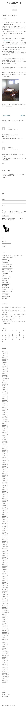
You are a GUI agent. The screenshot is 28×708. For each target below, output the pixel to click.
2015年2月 (4, 583)
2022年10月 (4, 421)
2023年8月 (4, 403)
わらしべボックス (6, 266)
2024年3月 (4, 391)
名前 (3, 193)
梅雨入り (23, 115)
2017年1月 (4, 542)
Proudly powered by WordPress (8, 705)
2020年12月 (4, 460)
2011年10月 (4, 655)
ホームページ (7, 40)
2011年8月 (4, 658)
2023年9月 (4, 401)
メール (3, 199)
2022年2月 (4, 435)
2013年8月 (4, 616)
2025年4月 (4, 367)
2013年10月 (4, 612)
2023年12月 (4, 396)
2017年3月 (4, 539)
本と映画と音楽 (5, 284)
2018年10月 (4, 505)
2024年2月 (4, 392)
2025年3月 (4, 369)
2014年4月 (4, 601)
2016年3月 (4, 560)
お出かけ (4, 262)
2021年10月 (4, 442)
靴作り (3, 298)
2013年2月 (4, 626)
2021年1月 (4, 459)
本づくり (4, 282)
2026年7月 (4, 353)
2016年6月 (4, 555)
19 (9, 337)
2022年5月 (4, 430)
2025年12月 (4, 360)
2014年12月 (4, 587)
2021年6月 (4, 450)
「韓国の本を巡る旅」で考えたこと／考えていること (13, 318)
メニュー (14, 9)
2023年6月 (4, 407)
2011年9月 (4, 657)
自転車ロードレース (6, 289)
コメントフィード (6, 694)
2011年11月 (4, 653)
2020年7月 (4, 469)
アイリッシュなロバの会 (7, 268)
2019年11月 (4, 483)
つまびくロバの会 (6, 264)
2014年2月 (4, 605)
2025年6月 (4, 364)
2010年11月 (4, 674)
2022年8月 (4, 425)
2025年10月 (4, 362)
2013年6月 (4, 619)
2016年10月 (4, 548)
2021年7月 (4, 448)
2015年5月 (4, 578)
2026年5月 (4, 357)
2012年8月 (4, 637)
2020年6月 (4, 471)
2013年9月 (4, 614)
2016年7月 (4, 553)
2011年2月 (4, 669)
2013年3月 (4, 624)
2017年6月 (4, 533)
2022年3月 (4, 434)
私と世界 (4, 285)
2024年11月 (4, 376)
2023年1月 (4, 416)
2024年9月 (4, 380)
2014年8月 (4, 594)
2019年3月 (4, 496)
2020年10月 (4, 464)
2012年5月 (4, 642)
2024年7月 (4, 384)
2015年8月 (4, 573)
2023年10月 (4, 400)
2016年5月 (4, 557)
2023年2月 (4, 414)
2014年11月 (4, 589)
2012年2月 (4, 648)
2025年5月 (4, 366)
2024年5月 (4, 387)
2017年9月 (4, 528)
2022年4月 (4, 432)
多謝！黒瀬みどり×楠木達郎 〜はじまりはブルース (13, 307)
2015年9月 (4, 571)
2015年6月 (4, 576)
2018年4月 (4, 516)
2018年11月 (4, 503)
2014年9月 (4, 592)
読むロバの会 (5, 293)
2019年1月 (4, 500)
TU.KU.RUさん (6, 115)
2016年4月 (4, 558)
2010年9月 (4, 678)
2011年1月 (4, 671)
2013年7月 (4, 617)
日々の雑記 (4, 278)
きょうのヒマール (14, 3)
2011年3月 (4, 667)
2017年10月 (4, 526)
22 (19, 337)
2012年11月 (4, 632)
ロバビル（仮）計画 (6, 271)
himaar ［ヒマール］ (6, 243)
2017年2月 (4, 541)
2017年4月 (4, 537)
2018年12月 (4, 501)
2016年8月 (4, 551)
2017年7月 (4, 532)
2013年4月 (4, 623)
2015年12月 (4, 566)
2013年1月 (4, 628)
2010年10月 (4, 676)
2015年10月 (4, 569)
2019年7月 (4, 489)
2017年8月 (4, 530)
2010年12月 (4, 673)
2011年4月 (4, 666)
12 (9, 335)
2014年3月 (4, 603)
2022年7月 (4, 426)
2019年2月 (4, 498)
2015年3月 (4, 582)
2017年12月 (4, 523)
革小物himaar (5, 296)
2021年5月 (4, 451)
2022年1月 (4, 437)
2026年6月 (4, 355)
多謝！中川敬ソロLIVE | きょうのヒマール (11, 316)
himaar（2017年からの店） (8, 257)
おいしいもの (5, 260)
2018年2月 (4, 519)
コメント (4, 177)
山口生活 (4, 273)
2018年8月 (4, 508)
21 (16, 337)
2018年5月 (4, 514)
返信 (3, 142)
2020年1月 (4, 480)
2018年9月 (4, 507)
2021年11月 (4, 441)
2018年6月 (4, 512)
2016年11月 (4, 546)
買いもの (4, 294)
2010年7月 (4, 682)
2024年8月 (4, 382)
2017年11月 (4, 525)
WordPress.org (5, 696)
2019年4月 (4, 494)
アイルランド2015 (6, 269)
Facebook (4, 241)
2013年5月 (4, 621)
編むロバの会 (5, 287)
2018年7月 (4, 510)
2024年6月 (4, 385)
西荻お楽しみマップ (6, 291)
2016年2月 (4, 562)
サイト (3, 205)
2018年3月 (4, 517)
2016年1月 (4, 564)
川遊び (3, 275)
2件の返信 (4, 18)
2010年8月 (4, 680)
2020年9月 (4, 466)
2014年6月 (4, 598)
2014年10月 (4, 591)
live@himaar (4, 259)
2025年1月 (4, 373)
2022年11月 (4, 419)
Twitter (3, 246)
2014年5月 (4, 599)
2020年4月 (4, 475)
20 (12, 337)
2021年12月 (4, 439)
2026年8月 (4, 351)
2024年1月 (4, 394)
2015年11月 (4, 567)
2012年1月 (4, 649)
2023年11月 (4, 398)
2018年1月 (4, 521)
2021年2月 (4, 457)
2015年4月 (4, 580)
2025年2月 (4, 371)
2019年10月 (4, 485)
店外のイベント (5, 276)
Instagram (4, 244)
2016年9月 (4, 550)
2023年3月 (4, 412)
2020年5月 (4, 473)
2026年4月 (4, 359)
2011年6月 (4, 662)
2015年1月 (4, 585)
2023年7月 (4, 405)
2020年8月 (4, 467)
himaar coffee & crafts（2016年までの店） (16, 104)
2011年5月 (4, 664)
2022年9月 (4, 423)
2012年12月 (4, 630)
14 (16, 335)
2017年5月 (4, 535)
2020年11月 (4, 462)
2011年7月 (4, 660)
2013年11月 (4, 610)
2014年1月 (4, 607)
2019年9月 (4, 487)
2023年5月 (4, 409)
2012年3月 (4, 646)
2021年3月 (4, 455)
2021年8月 (4, 446)
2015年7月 (4, 575)
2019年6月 (4, 491)
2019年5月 (4, 492)
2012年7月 (4, 639)
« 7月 (3, 343)
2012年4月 (4, 644)
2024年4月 (4, 389)
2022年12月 (4, 417)
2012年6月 (4, 641)
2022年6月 (4, 428)
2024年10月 (4, 378)
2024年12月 (4, 375)
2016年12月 (4, 544)
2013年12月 (4, 608)
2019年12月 (4, 482)
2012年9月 (4, 635)
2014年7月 (4, 596)
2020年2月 (4, 478)
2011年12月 (4, 651)
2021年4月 (4, 453)
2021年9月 (4, 444)
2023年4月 (4, 410)
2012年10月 (4, 633)
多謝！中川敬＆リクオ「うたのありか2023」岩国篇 (13, 314)
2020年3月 (4, 476)
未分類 (3, 280)
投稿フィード (5, 692)
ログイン (4, 690)
